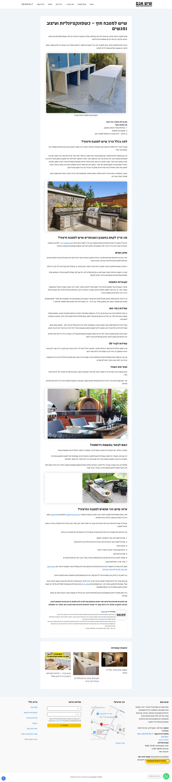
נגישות (34, 723)
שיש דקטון (51, 566)
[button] (166, 776)
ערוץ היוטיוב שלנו (31, 739)
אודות (50, 4)
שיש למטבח (81, 4)
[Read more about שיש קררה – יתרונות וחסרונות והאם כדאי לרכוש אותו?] (58, 661)
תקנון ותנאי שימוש (30, 712)
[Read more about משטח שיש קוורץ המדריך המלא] (114, 659)
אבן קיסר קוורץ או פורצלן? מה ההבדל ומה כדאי (86, 680)
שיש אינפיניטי (107, 569)
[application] (66, 4)
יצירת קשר (40, 4)
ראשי (92, 4)
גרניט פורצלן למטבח (73, 514)
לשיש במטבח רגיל (66, 243)
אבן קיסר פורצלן (121, 569)
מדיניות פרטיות (31, 718)
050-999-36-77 (27, 4)
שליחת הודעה (164, 740)
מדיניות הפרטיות (59, 721)
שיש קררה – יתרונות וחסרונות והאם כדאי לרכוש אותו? (58, 675)
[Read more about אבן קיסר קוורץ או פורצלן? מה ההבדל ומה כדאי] (86, 663)
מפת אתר (33, 707)
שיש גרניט (85, 584)
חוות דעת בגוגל (32, 728)
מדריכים (59, 4)
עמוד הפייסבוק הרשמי (29, 734)
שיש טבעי (54, 514)
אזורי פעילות (120, 743)
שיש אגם (104, 612)
